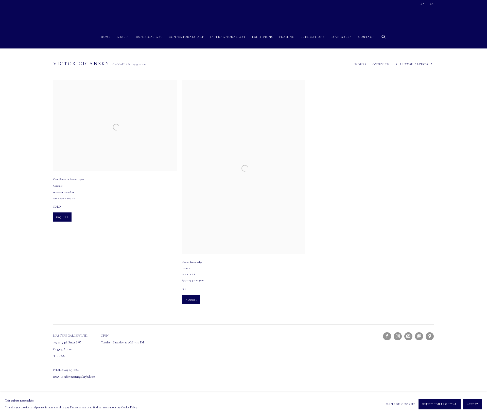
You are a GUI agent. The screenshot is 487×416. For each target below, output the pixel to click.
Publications (312, 37)
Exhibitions (262, 37)
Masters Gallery (243, 16)
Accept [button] (472, 404)
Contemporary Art (186, 37)
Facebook (387, 336)
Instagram (398, 336)
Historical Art (149, 37)
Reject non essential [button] (439, 404)
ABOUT (122, 37)
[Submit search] (383, 36)
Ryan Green (341, 37)
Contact (366, 37)
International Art (228, 37)
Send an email (419, 336)
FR (432, 3)
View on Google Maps (430, 336)
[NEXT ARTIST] (431, 64)
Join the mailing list (408, 336)
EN (423, 3)
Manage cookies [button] (401, 404)
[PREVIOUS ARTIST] (396, 64)
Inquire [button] (62, 217)
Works (360, 64)
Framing (286, 37)
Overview (381, 64)
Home (106, 37)
